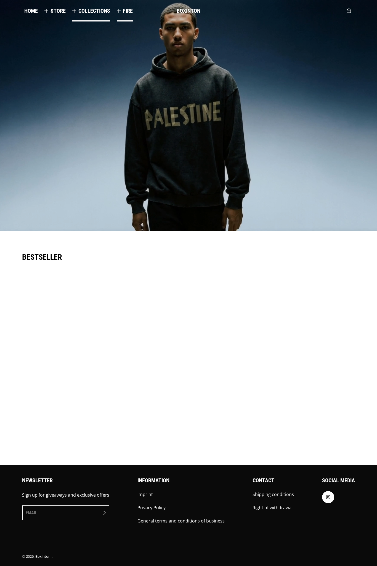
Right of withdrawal (273, 508)
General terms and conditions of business (181, 521)
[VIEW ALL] (188, 292)
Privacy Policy (151, 508)
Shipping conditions (273, 494)
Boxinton (43, 556)
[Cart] (349, 11)
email (31, 512)
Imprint (145, 494)
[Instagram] (328, 497)
